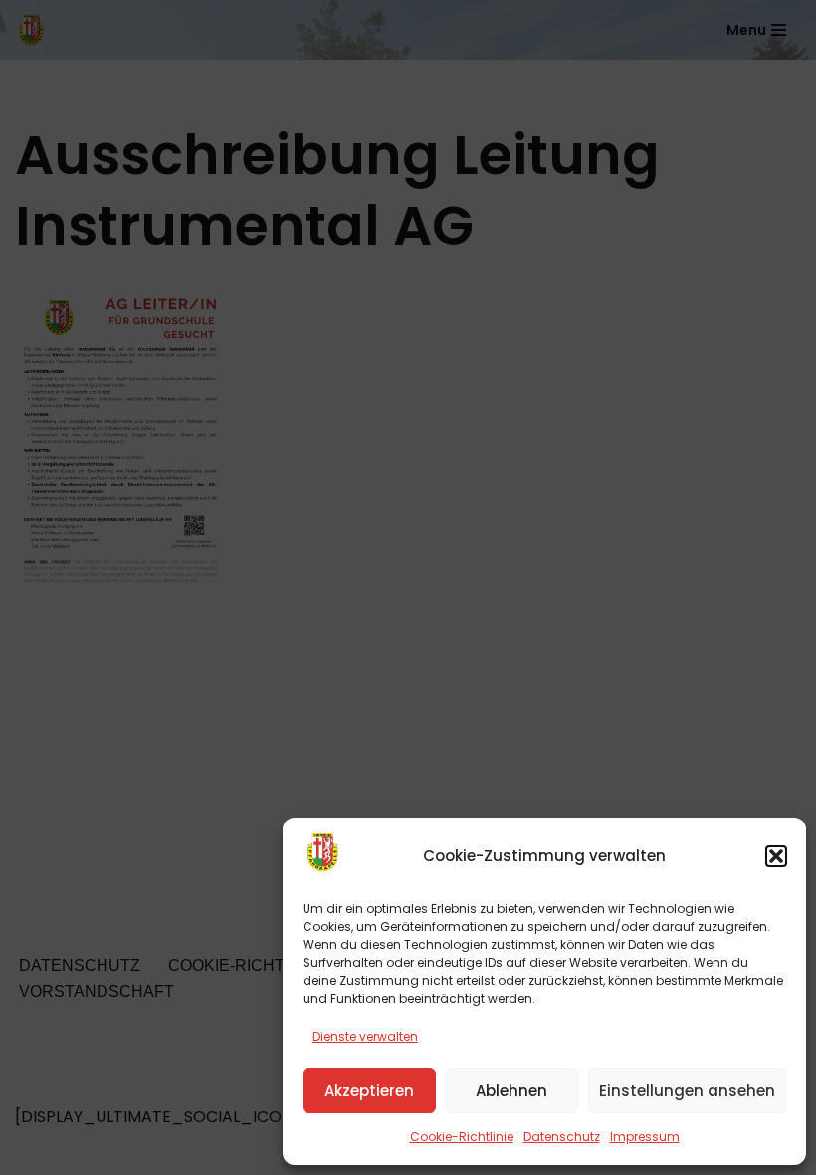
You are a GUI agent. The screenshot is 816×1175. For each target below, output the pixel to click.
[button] (776, 856)
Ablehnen (511, 1090)
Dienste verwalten (365, 1036)
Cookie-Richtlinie (461, 1136)
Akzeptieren (369, 1090)
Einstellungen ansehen (687, 1090)
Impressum (645, 1136)
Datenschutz (561, 1136)
